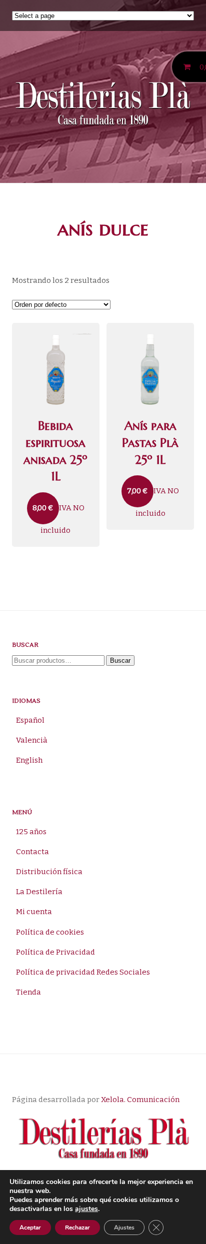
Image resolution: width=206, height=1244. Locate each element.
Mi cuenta (34, 911)
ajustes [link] (86, 1209)
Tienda (28, 992)
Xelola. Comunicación (140, 1099)
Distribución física (49, 871)
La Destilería (39, 891)
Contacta (32, 851)
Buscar (120, 660)
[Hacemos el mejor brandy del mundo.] (103, 105)
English (29, 760)
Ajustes (124, 1228)
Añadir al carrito (57, 330)
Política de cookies (50, 932)
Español (30, 720)
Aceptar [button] (30, 1228)
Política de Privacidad (55, 952)
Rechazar (77, 1228)
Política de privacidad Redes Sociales (83, 972)
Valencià (32, 740)
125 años (31, 831)
